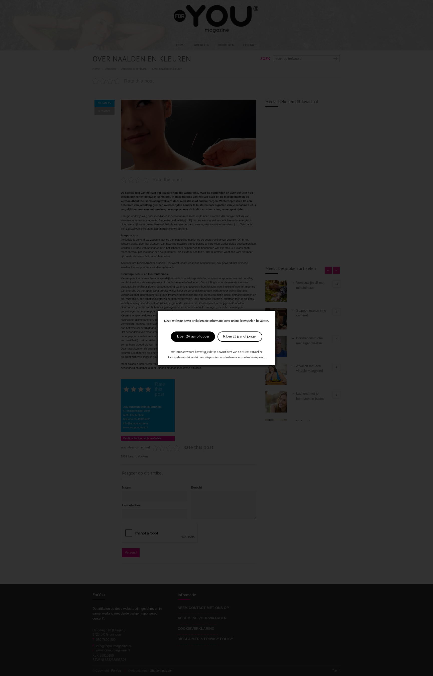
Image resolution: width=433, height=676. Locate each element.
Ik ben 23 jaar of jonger (240, 337)
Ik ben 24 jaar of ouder (192, 337)
